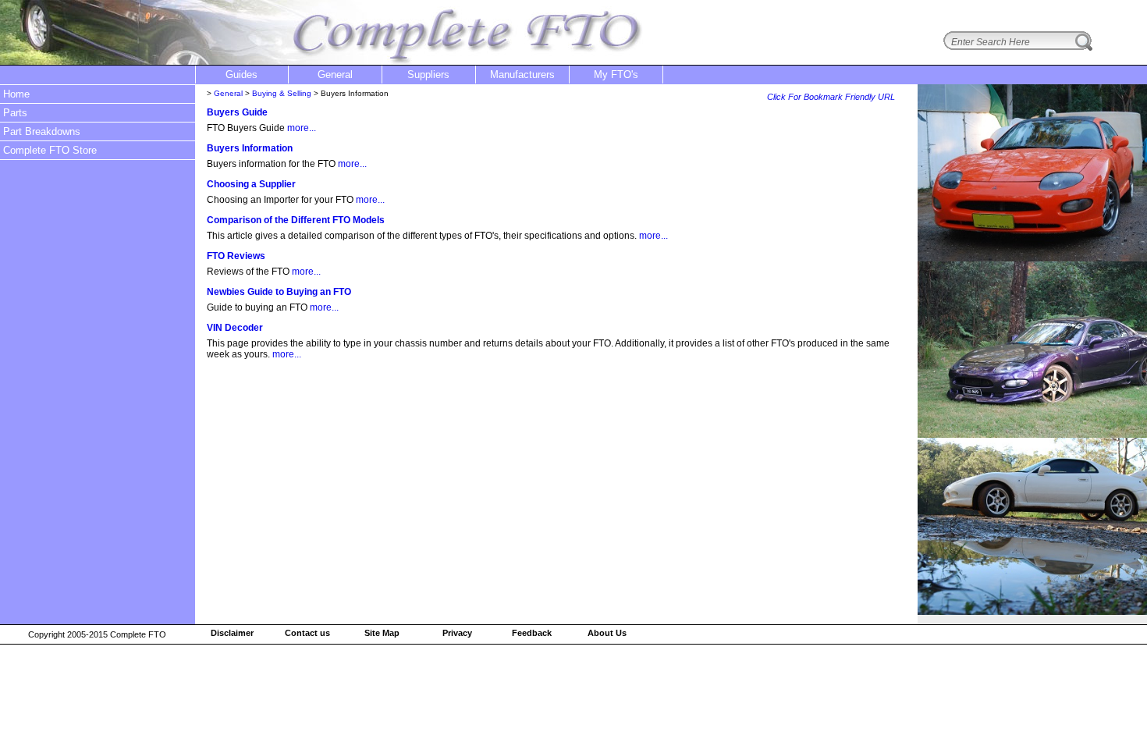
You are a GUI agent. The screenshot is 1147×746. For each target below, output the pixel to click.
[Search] (1083, 41)
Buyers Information (250, 148)
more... (301, 128)
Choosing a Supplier (251, 184)
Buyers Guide (237, 112)
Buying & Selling (281, 93)
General (228, 93)
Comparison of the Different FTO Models (296, 220)
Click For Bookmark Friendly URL (831, 96)
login (1124, 10)
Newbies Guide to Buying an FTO (279, 291)
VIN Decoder (235, 327)
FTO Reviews (236, 255)
